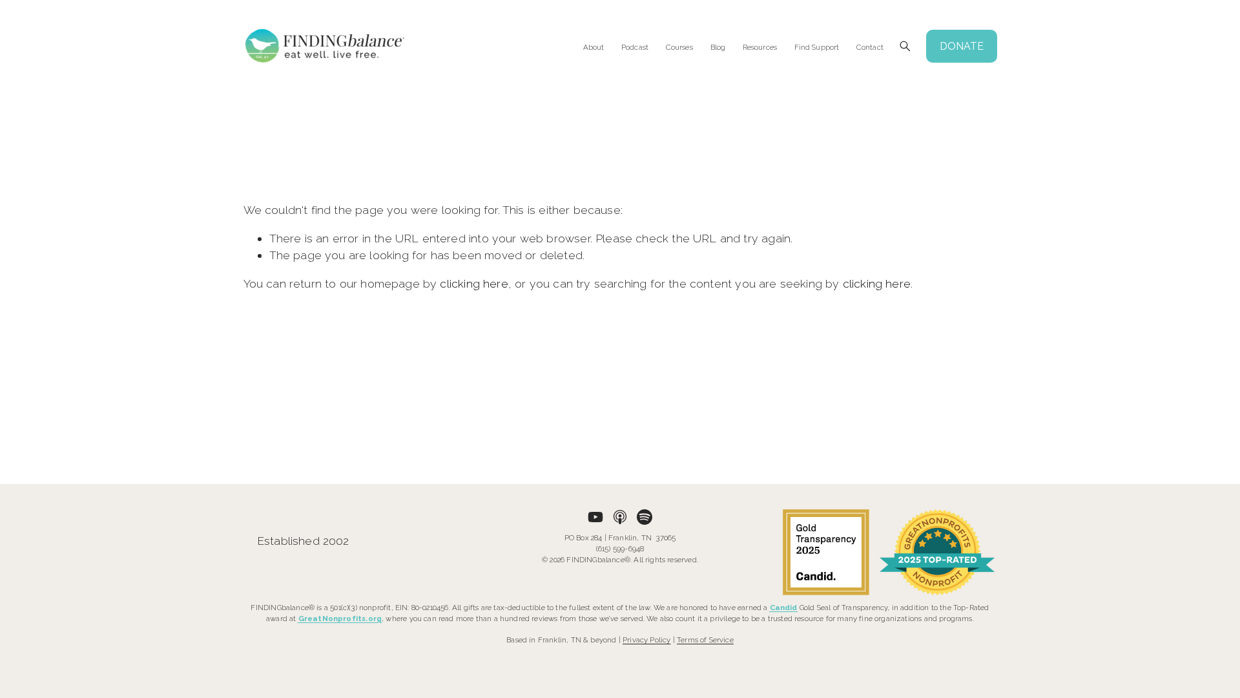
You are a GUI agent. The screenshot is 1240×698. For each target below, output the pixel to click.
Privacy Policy (646, 639)
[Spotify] (644, 517)
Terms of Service (705, 639)
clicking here (474, 283)
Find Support (816, 47)
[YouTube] (595, 517)
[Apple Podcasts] (620, 517)
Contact (870, 47)
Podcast (634, 47)
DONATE (962, 46)
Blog (717, 47)
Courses (679, 47)
